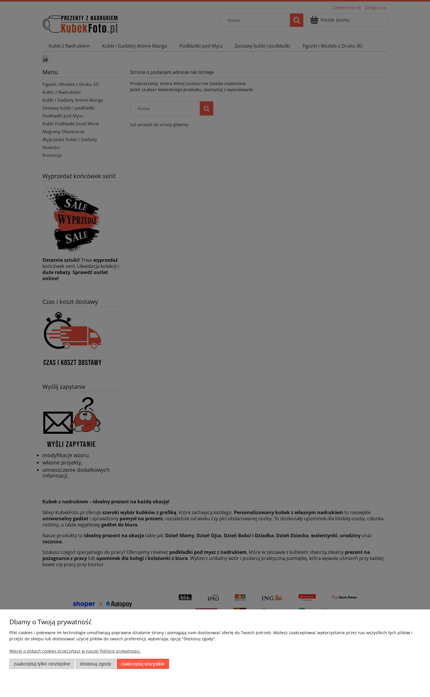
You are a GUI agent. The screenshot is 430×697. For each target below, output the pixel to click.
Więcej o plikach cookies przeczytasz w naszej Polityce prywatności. (75, 651)
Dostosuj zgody (95, 663)
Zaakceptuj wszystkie (143, 663)
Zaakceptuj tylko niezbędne (42, 663)
